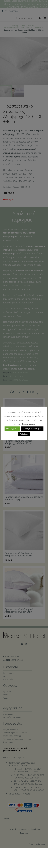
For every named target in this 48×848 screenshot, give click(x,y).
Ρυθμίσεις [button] (24, 434)
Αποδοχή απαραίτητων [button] (32, 428)
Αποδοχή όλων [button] (12, 428)
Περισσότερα (28, 424)
